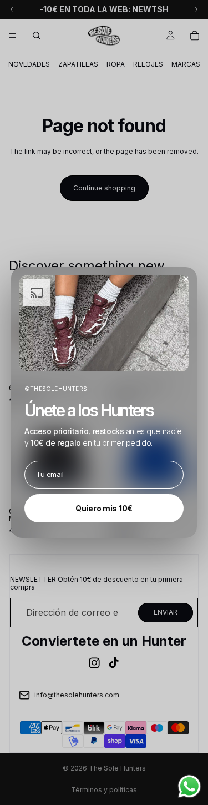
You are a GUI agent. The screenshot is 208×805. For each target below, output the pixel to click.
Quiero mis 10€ (104, 508)
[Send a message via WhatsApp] (189, 786)
